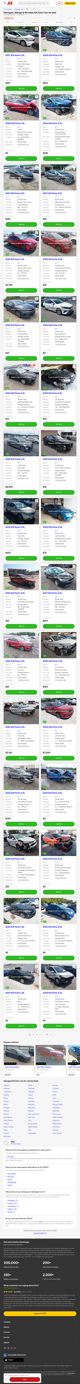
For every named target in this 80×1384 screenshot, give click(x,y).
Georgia (6, 1095)
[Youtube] (15, 1348)
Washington (32, 1133)
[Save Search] (74, 18)
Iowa (54, 1098)
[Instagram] (5, 1348)
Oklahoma (56, 1120)
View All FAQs (15, 1144)
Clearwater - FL (13, 1200)
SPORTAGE (61, 22)
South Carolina (9, 1127)
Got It (25, 1379)
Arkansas (7, 1088)
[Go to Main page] (10, 3)
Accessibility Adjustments (17, 1355)
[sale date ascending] (69, 18)
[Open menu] (5, 3)
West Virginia (57, 1133)
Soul (48, 22)
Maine (6, 1104)
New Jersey (57, 1114)
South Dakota (32, 1127)
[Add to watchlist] (36, 28)
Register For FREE (40, 1313)
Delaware (31, 1092)
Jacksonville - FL (13, 1206)
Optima (36, 22)
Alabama (7, 1085)
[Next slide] (35, 39)
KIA (27, 9)
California (31, 1088)
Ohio (29, 1120)
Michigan (7, 1108)
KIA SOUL (11, 1156)
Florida (55, 1092)
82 (47, 1034)
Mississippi (56, 1108)
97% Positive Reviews (11, 1288)
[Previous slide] (7, 39)
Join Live (21, 88)
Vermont (55, 1130)
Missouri (6, 1111)
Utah (29, 1130)
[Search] (47, 3)
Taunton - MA (12, 1209)
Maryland (31, 1104)
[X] (12, 1348)
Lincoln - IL (11, 1212)
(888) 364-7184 (21, 1366)
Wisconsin (7, 1136)
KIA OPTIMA (12, 1173)
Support (6, 1342)
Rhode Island (57, 1124)
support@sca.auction (35, 1366)
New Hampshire (33, 1114)
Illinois (6, 1098)
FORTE (9, 22)
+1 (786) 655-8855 (9, 1366)
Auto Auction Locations (50, 1267)
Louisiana (56, 1101)
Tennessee (56, 1127)
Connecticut (8, 1092)
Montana (31, 1111)
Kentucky (31, 1101)
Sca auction (8, 9)
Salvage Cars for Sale (11, 1267)
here (40, 1221)
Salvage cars (18, 9)
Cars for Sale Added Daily (52, 1279)
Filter (9, 18)
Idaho (54, 1095)
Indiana (30, 1098)
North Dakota (8, 1120)
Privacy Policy (71, 1373)
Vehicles (6, 1327)
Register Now (70, 3)
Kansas (6, 1101)
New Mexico (8, 1117)
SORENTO (23, 22)
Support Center (39, 1233)
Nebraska (56, 1111)
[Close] (39, 1375)
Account (6, 1337)
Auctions (7, 1332)
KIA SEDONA (12, 1182)
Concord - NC (12, 1203)
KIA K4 (10, 1185)
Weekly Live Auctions (11, 1279)
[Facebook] (8, 1348)
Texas (6, 1130)
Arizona (55, 1085)
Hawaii (30, 1095)
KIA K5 (10, 1179)
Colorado (56, 1088)
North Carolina (57, 1117)
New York (31, 1117)
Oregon (6, 1124)
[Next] (50, 1034)
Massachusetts (58, 1104)
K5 (73, 22)
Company (7, 1322)
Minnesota (31, 1108)
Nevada (6, 1114)
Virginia (6, 1133)
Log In (59, 3)
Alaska (30, 1085)
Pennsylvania (32, 1124)
